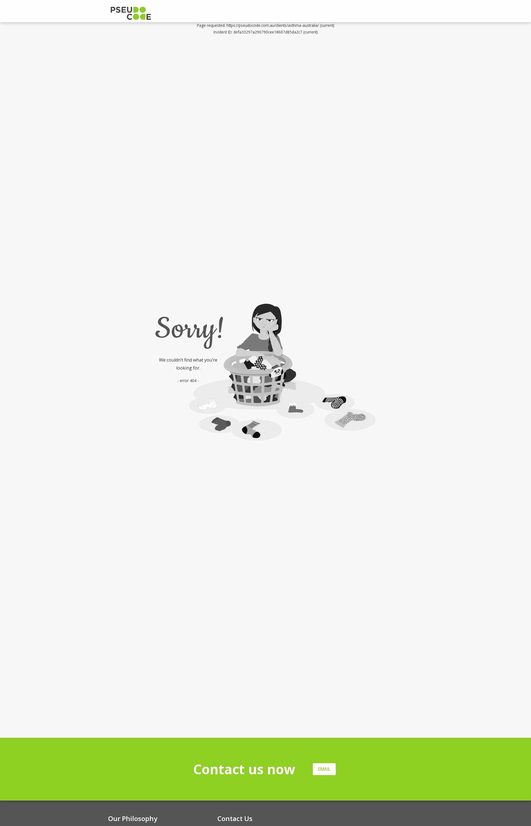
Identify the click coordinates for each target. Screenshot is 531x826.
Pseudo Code (152, 13)
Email (324, 769)
